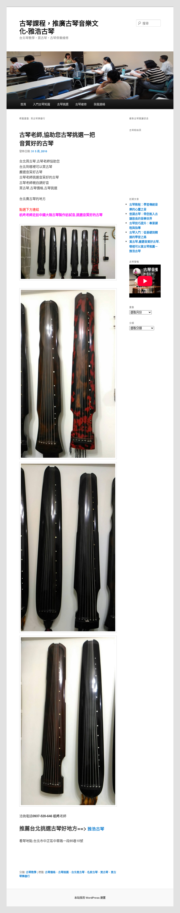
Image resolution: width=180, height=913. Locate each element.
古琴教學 (31, 872)
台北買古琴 (78, 872)
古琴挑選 (62, 104)
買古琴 (104, 872)
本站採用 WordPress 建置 (90, 898)
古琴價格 (50, 872)
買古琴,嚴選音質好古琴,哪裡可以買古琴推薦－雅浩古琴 (144, 246)
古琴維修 (81, 104)
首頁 (23, 104)
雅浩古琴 (95, 829)
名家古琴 (92, 872)
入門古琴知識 (41, 104)
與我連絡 (99, 104)
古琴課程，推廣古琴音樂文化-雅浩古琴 (58, 27)
